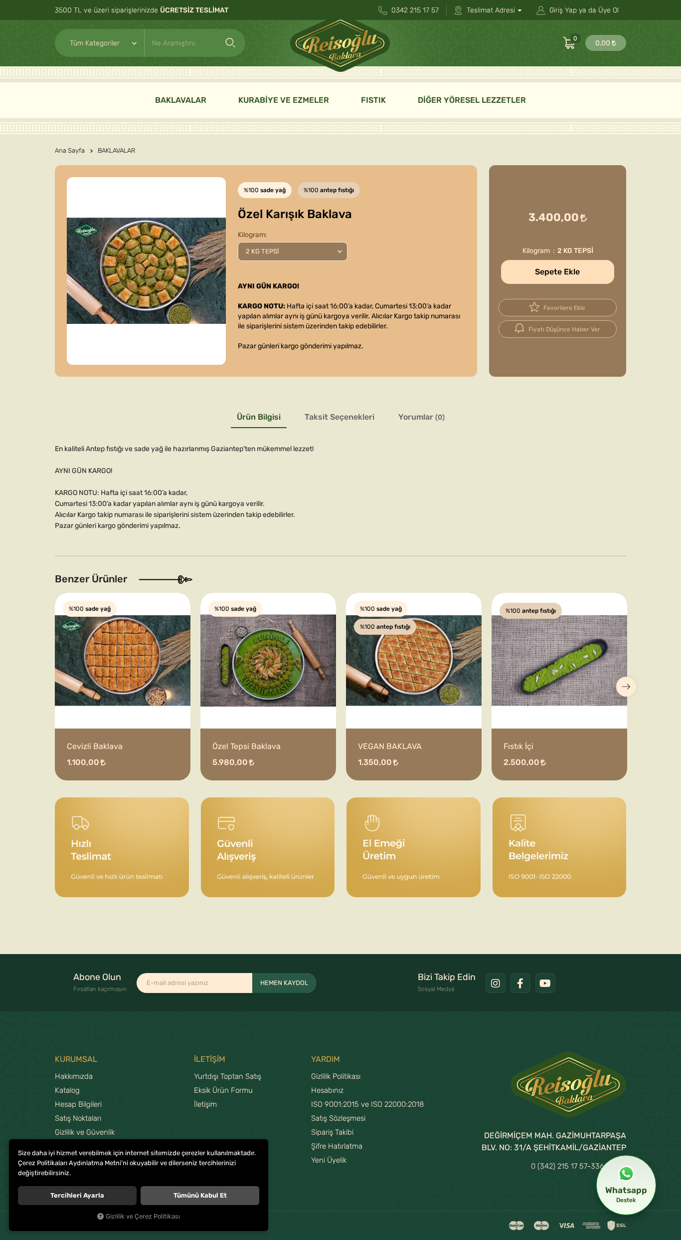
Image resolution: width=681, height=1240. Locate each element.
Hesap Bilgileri (78, 1104)
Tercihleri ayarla (77, 1195)
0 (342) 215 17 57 (559, 1166)
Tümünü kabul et (200, 1195)
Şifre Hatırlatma (336, 1146)
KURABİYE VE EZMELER (283, 100)
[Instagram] (496, 983)
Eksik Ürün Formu (223, 1090)
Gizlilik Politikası (335, 1076)
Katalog (67, 1090)
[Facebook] (520, 983)
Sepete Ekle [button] (557, 271)
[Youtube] (545, 983)
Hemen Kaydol (284, 983)
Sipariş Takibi (332, 1132)
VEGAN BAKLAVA (390, 746)
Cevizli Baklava (95, 746)
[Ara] (230, 43)
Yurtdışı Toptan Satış (227, 1076)
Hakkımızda (74, 1076)
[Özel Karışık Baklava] (146, 271)
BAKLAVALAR (180, 100)
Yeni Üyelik (328, 1160)
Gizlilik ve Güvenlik (85, 1132)
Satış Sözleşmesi (338, 1118)
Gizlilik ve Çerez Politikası (143, 1216)
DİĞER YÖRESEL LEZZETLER (472, 100)
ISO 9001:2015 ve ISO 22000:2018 (367, 1104)
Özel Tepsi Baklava (246, 746)
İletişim (205, 1104)
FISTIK (373, 100)
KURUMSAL (76, 1059)
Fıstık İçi (518, 746)
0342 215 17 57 (414, 10)
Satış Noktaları (78, 1118)
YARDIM (325, 1059)
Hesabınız (327, 1090)
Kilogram (251, 235)
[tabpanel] (146, 271)
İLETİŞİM (209, 1059)
